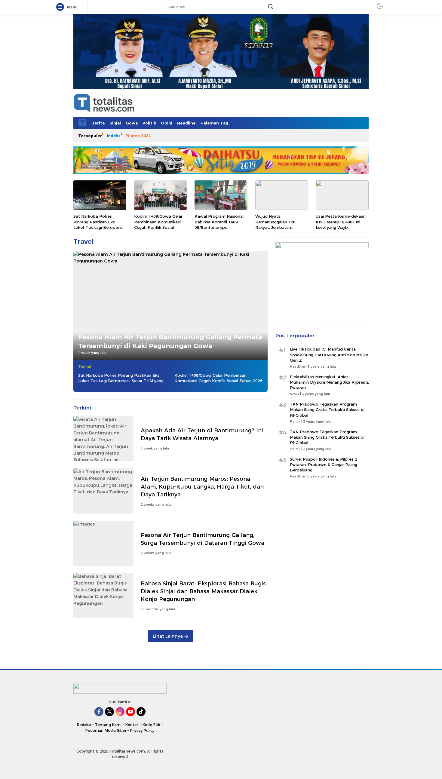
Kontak (132, 724)
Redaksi (84, 724)
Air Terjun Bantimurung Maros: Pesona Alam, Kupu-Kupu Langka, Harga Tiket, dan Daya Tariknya (202, 486)
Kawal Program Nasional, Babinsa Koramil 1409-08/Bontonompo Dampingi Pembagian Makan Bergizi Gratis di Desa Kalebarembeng (219, 230)
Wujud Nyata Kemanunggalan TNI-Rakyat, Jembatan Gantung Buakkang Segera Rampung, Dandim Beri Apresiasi (281, 230)
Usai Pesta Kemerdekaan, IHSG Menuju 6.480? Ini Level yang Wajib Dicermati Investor (341, 224)
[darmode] (379, 6)
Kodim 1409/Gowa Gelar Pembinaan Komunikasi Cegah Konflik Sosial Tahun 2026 (158, 224)
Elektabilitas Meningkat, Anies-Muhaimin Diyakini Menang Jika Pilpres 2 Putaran (329, 382)
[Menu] (61, 7)
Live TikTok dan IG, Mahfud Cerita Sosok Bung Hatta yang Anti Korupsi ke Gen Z (329, 355)
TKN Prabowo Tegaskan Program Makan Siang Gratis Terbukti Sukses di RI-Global (327, 409)
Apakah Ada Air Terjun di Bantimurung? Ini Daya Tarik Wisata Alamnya (202, 434)
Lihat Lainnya (168, 636)
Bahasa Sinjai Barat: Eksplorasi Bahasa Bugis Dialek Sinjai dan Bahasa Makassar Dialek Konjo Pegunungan (203, 591)
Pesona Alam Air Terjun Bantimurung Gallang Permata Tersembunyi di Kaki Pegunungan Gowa (170, 341)
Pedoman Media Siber (105, 730)
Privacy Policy (142, 730)
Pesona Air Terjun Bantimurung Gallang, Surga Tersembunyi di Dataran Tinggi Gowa (202, 539)
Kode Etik (151, 724)
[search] (271, 7)
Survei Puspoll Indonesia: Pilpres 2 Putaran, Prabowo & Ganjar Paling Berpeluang (323, 464)
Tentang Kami (108, 724)
